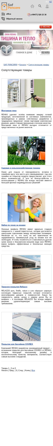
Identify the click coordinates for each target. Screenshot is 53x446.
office (8, 14)
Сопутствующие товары (38, 65)
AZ (50, 2)
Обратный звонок (14, 19)
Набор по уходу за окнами (13, 225)
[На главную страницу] (10, 6)
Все (33, 370)
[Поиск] (40, 6)
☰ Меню (45, 27)
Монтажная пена (8, 111)
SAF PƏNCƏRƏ (10, 65)
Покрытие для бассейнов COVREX (17, 344)
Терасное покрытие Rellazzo (14, 287)
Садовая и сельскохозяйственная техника (20, 168)
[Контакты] (47, 6)
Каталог (22, 65)
